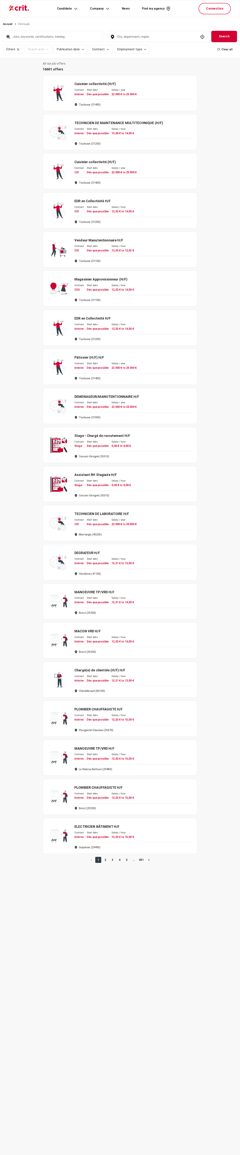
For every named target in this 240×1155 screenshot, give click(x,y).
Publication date (68, 49)
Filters (10, 49)
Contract (98, 49)
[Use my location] (202, 37)
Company (97, 8)
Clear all (226, 49)
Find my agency (153, 8)
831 (141, 859)
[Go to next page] (149, 860)
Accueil (7, 24)
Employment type (129, 49)
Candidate (64, 8)
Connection (214, 8)
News (126, 8)
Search (224, 36)
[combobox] (156, 38)
